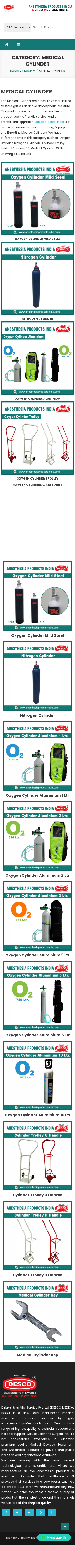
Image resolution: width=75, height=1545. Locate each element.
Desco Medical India (49, 122)
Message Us (57, 1537)
